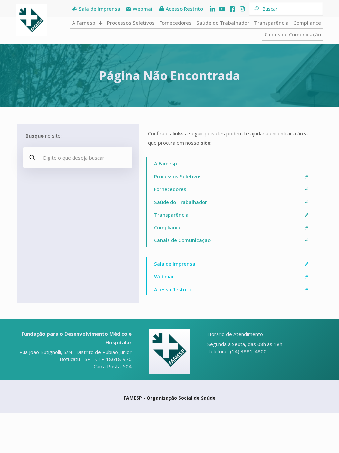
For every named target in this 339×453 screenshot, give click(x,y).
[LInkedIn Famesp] (212, 9)
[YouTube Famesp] (222, 9)
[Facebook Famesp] (232, 9)
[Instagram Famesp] (242, 9)
